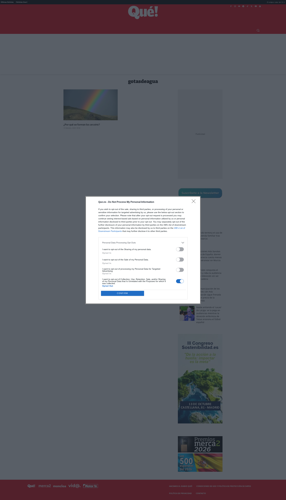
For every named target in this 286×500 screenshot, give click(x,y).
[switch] (180, 249)
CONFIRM (122, 293)
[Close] (194, 202)
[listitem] (143, 242)
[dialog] (143, 250)
